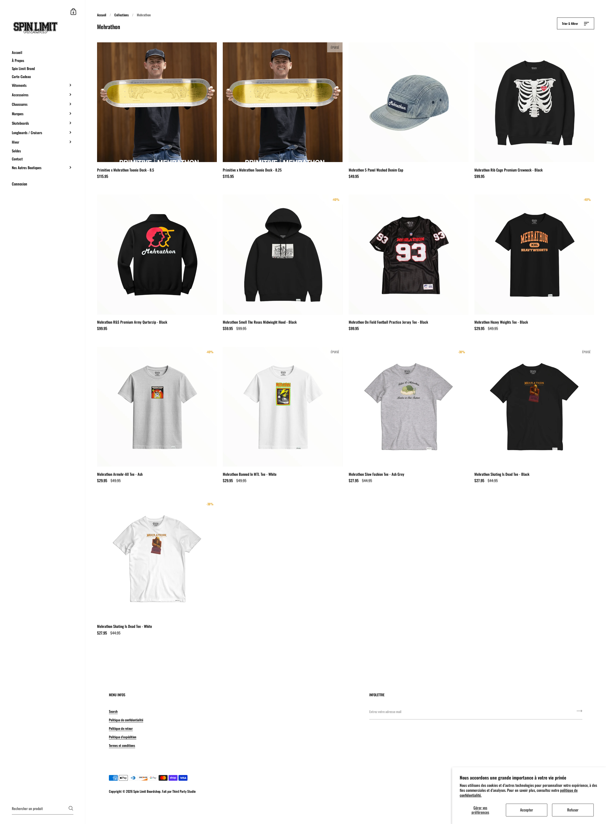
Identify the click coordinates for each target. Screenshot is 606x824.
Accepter (526, 810)
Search (113, 711)
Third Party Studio (184, 791)
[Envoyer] (579, 713)
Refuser (573, 810)
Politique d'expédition (122, 736)
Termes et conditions (122, 745)
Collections (121, 14)
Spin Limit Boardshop (146, 791)
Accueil (101, 14)
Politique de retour (121, 728)
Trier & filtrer (570, 23)
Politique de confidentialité (126, 719)
